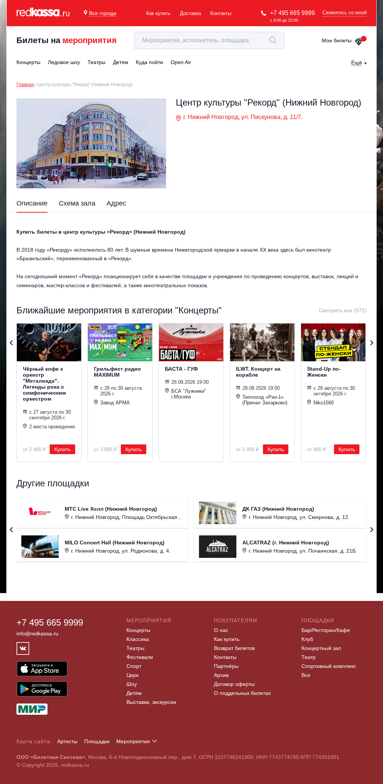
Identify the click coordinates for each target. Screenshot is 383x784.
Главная (25, 84)
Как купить (158, 13)
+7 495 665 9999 (292, 13)
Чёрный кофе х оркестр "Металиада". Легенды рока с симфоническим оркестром (44, 384)
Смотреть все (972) (343, 310)
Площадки (97, 741)
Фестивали (139, 657)
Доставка (190, 13)
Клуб (307, 639)
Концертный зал (321, 648)
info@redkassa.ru (37, 633)
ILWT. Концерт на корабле (258, 372)
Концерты (138, 630)
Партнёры (226, 666)
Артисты (67, 741)
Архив (221, 675)
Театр (308, 657)
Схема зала (77, 203)
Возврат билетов (234, 648)
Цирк (132, 675)
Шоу (131, 684)
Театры (135, 648)
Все (305, 675)
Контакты (220, 13)
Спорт (133, 666)
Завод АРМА (115, 402)
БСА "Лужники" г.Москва (188, 393)
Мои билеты (337, 40)
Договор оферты (234, 684)
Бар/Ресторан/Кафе (325, 630)
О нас (221, 630)
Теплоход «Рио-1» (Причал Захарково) (264, 399)
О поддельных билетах (242, 693)
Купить (62, 449)
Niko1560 (323, 402)
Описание (32, 203)
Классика (137, 639)
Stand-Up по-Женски (324, 372)
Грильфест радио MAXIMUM (117, 372)
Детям (134, 693)
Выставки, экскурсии (151, 702)
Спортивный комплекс (328, 666)
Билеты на (66, 40)
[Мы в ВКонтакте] (22, 648)
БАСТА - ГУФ (181, 369)
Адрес (116, 203)
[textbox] (209, 40)
